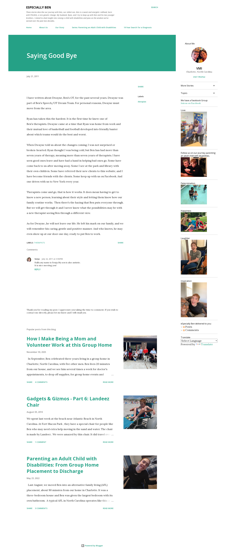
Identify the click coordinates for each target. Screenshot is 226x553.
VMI (199, 68)
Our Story (59, 27)
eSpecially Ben (38, 7)
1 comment (40, 442)
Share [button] (141, 86)
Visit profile (199, 77)
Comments (192, 330)
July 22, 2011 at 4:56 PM (52, 259)
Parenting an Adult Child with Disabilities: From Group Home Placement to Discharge (63, 464)
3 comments (41, 508)
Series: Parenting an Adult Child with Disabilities (94, 27)
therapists (142, 101)
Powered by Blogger (93, 545)
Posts (188, 326)
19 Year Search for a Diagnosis (138, 27)
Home (29, 27)
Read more (108, 382)
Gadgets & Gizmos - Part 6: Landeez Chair (68, 401)
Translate (207, 344)
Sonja (37, 259)
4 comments (41, 382)
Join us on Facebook (191, 103)
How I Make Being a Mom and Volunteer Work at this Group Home (69, 341)
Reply (38, 269)
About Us (43, 27)
